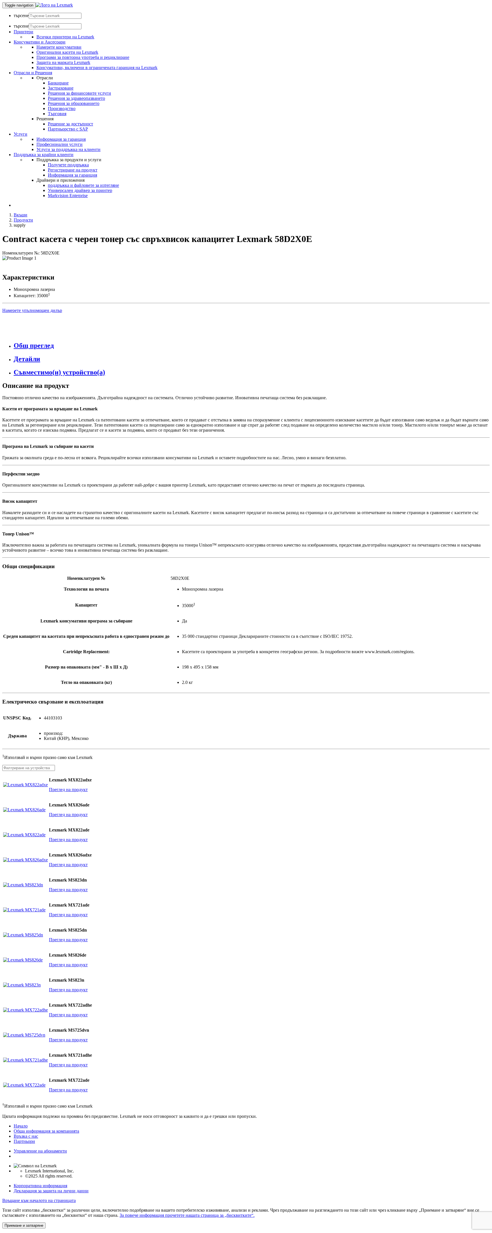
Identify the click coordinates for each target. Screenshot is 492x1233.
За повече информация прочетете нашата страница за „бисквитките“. (187, 1215)
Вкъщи (20, 214)
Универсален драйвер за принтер (80, 190)
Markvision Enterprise (68, 195)
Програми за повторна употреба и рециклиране (82, 57)
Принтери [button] (23, 31)
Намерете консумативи (58, 47)
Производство (61, 108)
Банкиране (58, 82)
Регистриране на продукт (72, 169)
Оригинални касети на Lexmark (67, 52)
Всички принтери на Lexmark (65, 36)
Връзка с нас (26, 1136)
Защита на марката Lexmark (63, 62)
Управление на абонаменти (40, 1151)
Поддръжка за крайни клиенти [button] (43, 154)
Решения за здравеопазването (76, 98)
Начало (21, 1126)
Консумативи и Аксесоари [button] (39, 42)
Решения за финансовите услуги (79, 93)
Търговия (57, 113)
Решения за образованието (73, 103)
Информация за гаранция (61, 139)
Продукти (23, 220)
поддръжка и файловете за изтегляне (83, 185)
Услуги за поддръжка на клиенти (68, 149)
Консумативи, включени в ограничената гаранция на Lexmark (96, 67)
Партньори (24, 1141)
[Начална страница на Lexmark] (54, 5)
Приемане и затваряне (24, 1225)
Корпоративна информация (40, 1185)
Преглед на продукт (68, 789)
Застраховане (60, 88)
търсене (21, 15)
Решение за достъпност (70, 123)
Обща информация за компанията (46, 1131)
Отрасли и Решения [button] (33, 72)
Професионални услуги (59, 144)
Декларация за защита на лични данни (51, 1190)
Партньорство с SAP (68, 129)
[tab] (252, 345)
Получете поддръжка (68, 164)
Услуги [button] (20, 134)
